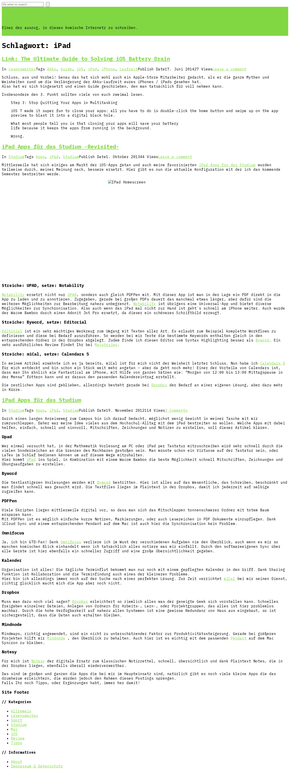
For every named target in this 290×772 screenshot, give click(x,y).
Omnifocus (71, 542)
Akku (51, 69)
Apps (40, 156)
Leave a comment (229, 69)
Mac (14, 729)
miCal (229, 578)
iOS (80, 69)
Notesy (38, 661)
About (16, 761)
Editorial (12, 331)
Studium (16, 156)
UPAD (72, 294)
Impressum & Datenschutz (37, 766)
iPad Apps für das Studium (227, 165)
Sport (16, 720)
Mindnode (56, 638)
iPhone (108, 69)
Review (17, 738)
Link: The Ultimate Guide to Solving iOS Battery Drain (86, 58)
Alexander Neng (24, 17)
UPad (31, 459)
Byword (262, 340)
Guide (66, 69)
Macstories (106, 344)
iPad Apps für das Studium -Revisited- (60, 146)
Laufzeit (129, 69)
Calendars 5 (272, 363)
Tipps (16, 743)
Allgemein (21, 711)
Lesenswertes (22, 69)
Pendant (238, 638)
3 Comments (176, 410)
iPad (92, 69)
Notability (13, 294)
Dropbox (159, 385)
